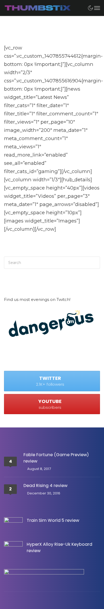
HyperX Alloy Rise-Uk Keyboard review (59, 547)
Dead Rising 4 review (45, 485)
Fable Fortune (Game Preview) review (56, 458)
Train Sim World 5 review (53, 520)
